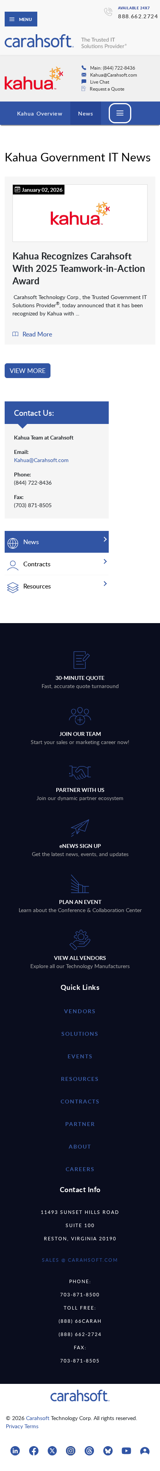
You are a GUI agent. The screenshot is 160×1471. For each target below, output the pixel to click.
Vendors (80, 1011)
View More (27, 370)
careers (80, 1169)
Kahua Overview (40, 113)
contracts (80, 1101)
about (80, 1146)
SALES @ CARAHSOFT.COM (80, 1260)
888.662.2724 (138, 16)
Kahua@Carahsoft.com (41, 460)
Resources (80, 1078)
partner (80, 1124)
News (85, 113)
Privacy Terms (22, 1426)
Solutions (80, 1033)
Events (80, 1056)
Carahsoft (37, 1418)
